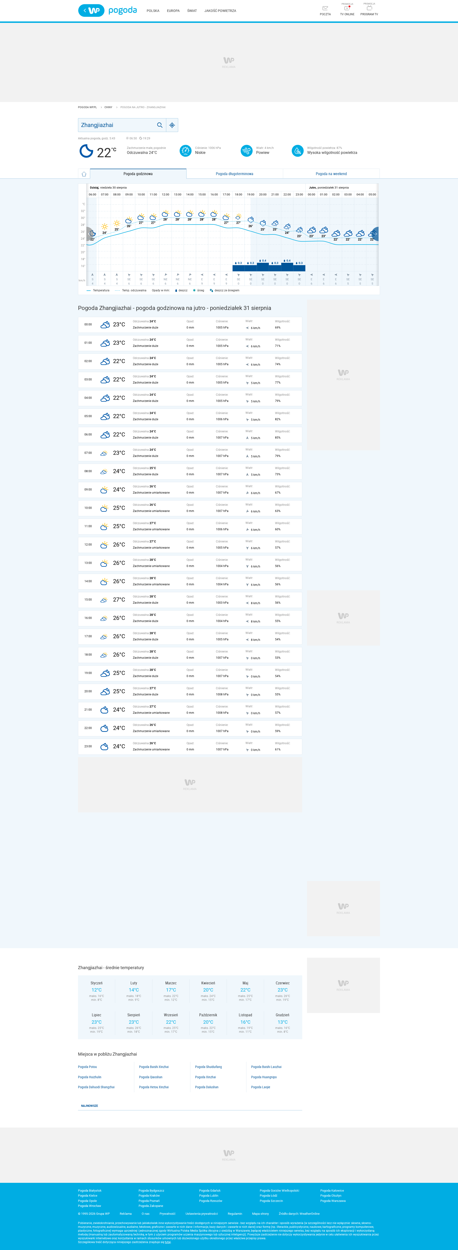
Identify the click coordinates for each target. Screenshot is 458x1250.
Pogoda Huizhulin (89, 1077)
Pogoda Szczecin (271, 1201)
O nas (146, 1213)
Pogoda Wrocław (89, 1206)
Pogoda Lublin (208, 1195)
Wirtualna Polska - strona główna (91, 10)
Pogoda (123, 10)
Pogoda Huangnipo (264, 1077)
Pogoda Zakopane (151, 1206)
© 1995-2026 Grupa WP (94, 1213)
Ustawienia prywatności (202, 1213)
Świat (192, 11)
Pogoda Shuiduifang (208, 1067)
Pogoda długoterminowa (234, 173)
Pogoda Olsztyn (330, 1195)
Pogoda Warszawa (333, 1201)
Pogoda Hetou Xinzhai (154, 1087)
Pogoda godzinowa (138, 173)
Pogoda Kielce (87, 1195)
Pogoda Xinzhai (205, 1077)
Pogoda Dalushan (207, 1087)
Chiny (108, 107)
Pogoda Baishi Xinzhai (154, 1067)
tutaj (168, 1242)
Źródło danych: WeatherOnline (299, 1213)
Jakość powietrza (220, 11)
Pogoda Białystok (90, 1190)
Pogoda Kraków (149, 1195)
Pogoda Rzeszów (210, 1201)
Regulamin (235, 1213)
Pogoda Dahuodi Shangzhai (96, 1087)
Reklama (126, 1213)
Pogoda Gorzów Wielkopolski (279, 1190)
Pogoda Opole (87, 1201)
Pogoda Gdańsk (210, 1190)
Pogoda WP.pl (88, 107)
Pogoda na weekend (331, 173)
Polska (153, 11)
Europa (173, 11)
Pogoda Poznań (149, 1201)
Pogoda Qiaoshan (150, 1077)
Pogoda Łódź (268, 1195)
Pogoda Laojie (260, 1087)
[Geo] (172, 125)
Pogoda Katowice (332, 1190)
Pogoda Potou (87, 1067)
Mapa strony (260, 1213)
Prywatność (168, 1213)
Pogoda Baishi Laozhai (266, 1067)
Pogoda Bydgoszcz (151, 1190)
